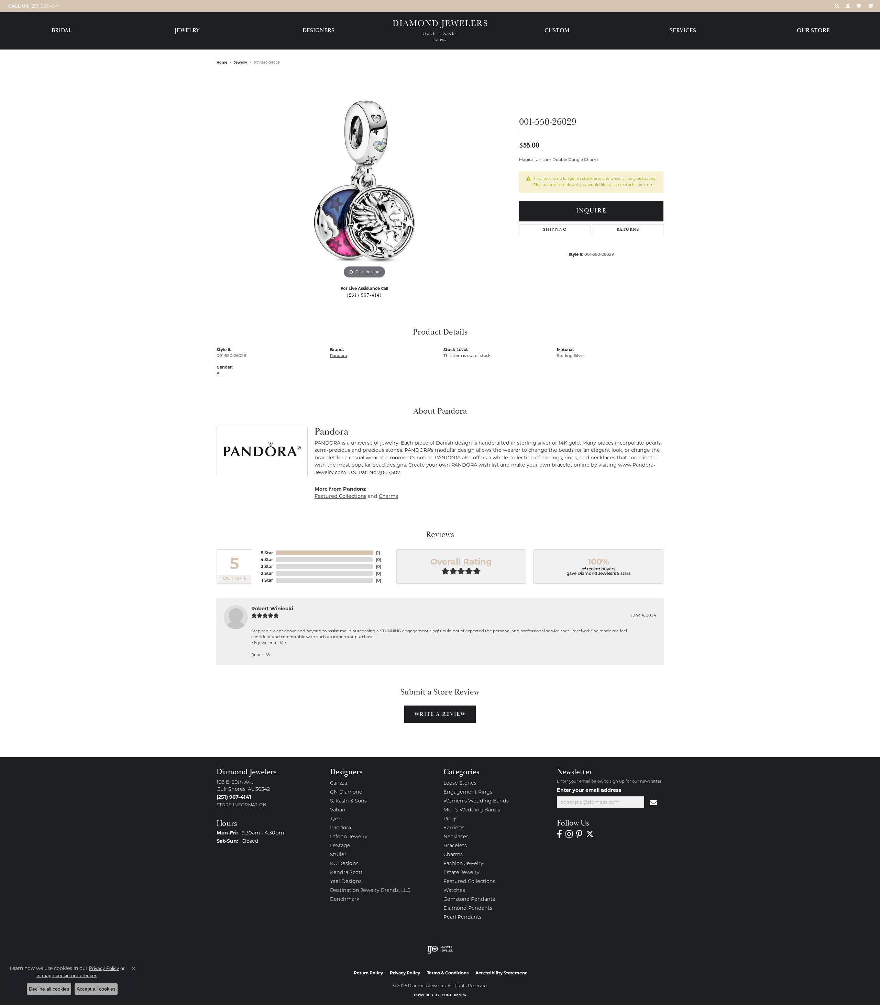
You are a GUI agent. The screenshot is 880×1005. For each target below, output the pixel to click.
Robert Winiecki (272, 608)
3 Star (267, 566)
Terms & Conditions (448, 972)
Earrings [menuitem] (453, 828)
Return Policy (368, 972)
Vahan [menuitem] (337, 810)
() (378, 552)
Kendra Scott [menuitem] (346, 872)
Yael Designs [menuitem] (346, 881)
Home (222, 62)
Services (683, 31)
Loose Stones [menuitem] (459, 783)
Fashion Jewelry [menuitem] (463, 863)
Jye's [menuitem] (336, 819)
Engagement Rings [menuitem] (467, 792)
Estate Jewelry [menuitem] (461, 872)
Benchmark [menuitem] (344, 899)
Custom (556, 31)
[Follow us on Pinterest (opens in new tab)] (579, 834)
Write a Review (440, 714)
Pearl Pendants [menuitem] (462, 917)
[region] (364, 177)
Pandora (338, 355)
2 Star (267, 573)
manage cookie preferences (66, 975)
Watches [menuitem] (454, 890)
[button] (837, 6)
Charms (388, 496)
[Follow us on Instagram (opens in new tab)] (569, 834)
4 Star (267, 559)
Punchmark (454, 995)
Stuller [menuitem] (338, 854)
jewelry (240, 62)
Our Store (813, 31)
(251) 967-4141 (364, 295)
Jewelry (187, 31)
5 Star (267, 552)
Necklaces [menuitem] (456, 837)
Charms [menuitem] (453, 854)
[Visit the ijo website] (440, 949)
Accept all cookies (96, 989)
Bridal (62, 31)
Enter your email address (589, 790)
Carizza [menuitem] (338, 783)
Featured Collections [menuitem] (469, 881)
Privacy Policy (405, 972)
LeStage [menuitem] (340, 846)
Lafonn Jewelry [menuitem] (348, 837)
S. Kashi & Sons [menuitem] (348, 801)
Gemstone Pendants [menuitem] (469, 899)
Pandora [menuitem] (340, 828)
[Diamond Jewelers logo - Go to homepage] (440, 30)
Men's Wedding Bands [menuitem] (471, 810)
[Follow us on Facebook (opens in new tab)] (559, 834)
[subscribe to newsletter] (653, 802)
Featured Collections (340, 496)
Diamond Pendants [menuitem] (467, 908)
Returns (628, 229)
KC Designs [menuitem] (344, 863)
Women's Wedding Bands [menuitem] (476, 801)
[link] (33, 6)
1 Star (267, 580)
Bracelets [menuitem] (455, 846)
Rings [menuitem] (450, 819)
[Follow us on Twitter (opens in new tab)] (590, 834)
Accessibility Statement (501, 972)
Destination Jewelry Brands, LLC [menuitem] (370, 890)
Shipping (554, 229)
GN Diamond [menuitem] (346, 792)
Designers (318, 31)
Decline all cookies (49, 989)
